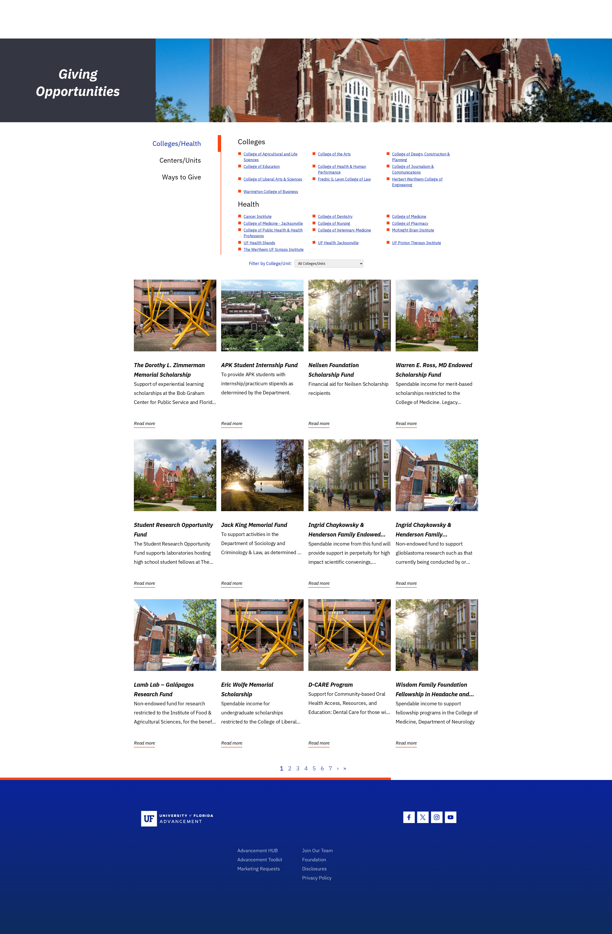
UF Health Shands (259, 242)
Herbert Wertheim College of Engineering (417, 182)
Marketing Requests (258, 868)
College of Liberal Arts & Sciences (273, 179)
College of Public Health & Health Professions (273, 233)
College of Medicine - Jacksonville (273, 223)
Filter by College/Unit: (270, 263)
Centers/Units (180, 160)
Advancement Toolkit (259, 859)
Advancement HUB (257, 850)
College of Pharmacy (410, 223)
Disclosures (314, 868)
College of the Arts (334, 154)
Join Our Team (317, 850)
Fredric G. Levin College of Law (344, 179)
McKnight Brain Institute (413, 230)
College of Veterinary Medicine (344, 230)
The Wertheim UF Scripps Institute (274, 249)
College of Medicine (409, 216)
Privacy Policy (317, 877)
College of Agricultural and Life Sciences (270, 157)
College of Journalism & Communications (413, 169)
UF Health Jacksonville (338, 242)
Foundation (314, 859)
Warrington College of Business (271, 191)
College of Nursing (334, 223)
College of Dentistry (335, 216)
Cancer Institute (258, 216)
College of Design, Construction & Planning (421, 157)
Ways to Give (181, 176)
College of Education (262, 166)
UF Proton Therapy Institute (416, 242)
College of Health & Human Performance (342, 169)
